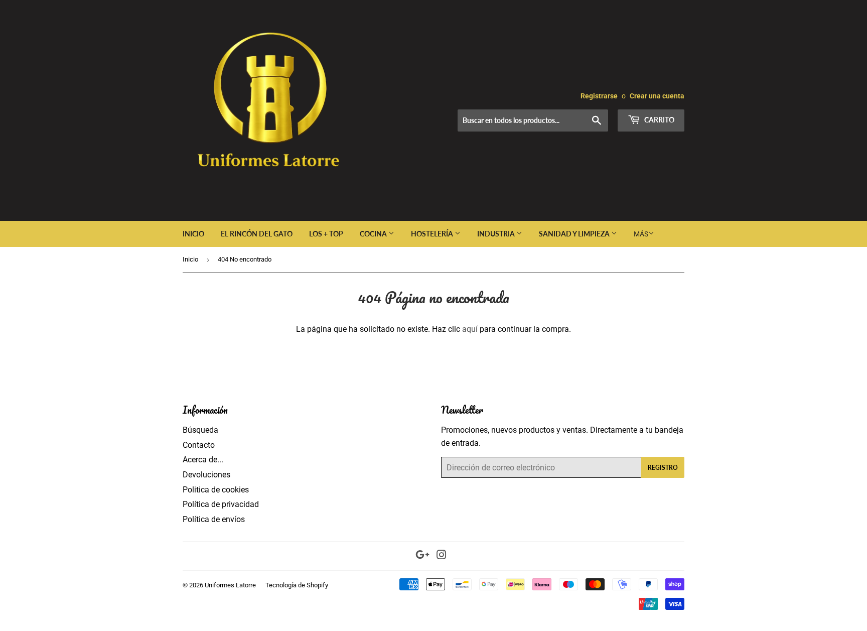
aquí (470, 329)
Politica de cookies (216, 489)
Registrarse (599, 96)
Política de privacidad (221, 504)
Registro (663, 467)
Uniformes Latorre (230, 585)
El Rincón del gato (257, 233)
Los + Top (326, 233)
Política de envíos (214, 519)
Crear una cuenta (657, 96)
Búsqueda (200, 430)
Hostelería (433, 233)
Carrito (658, 119)
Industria (496, 233)
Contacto (199, 445)
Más (641, 234)
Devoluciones (206, 474)
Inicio (193, 233)
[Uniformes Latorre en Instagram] (442, 556)
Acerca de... (203, 459)
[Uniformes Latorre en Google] (422, 556)
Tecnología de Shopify (296, 585)
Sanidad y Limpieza (575, 233)
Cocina (374, 233)
